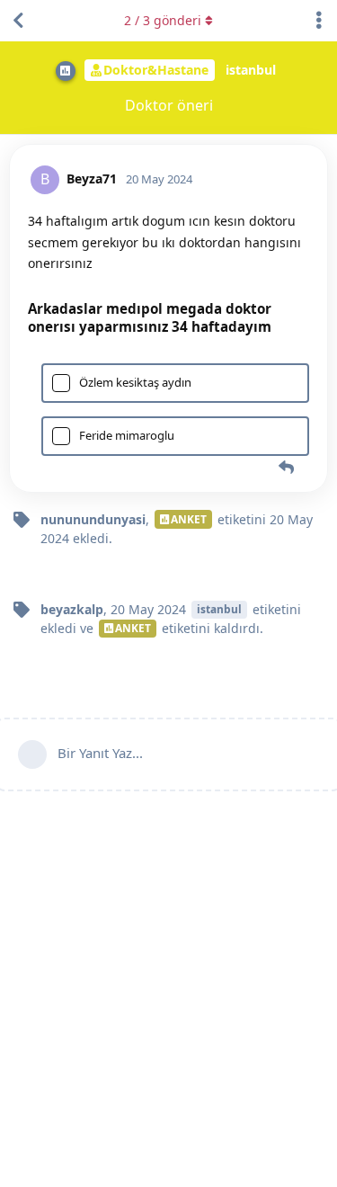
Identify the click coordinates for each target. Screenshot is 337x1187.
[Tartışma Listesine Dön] (18, 20)
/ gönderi (162, 20)
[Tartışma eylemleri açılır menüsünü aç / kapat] (319, 20)
